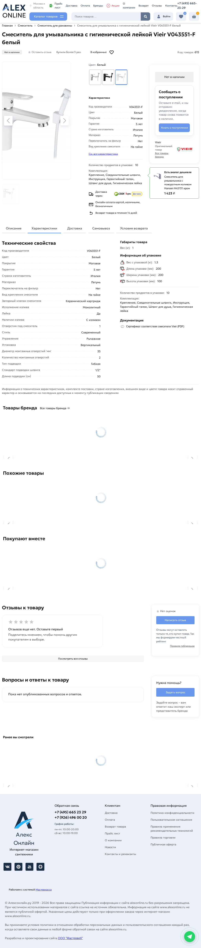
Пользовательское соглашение (171, 819)
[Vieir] (185, 149)
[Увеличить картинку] (36, 120)
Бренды (98, 5)
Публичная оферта (163, 844)
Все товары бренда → (55, 408)
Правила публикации (182, 645)
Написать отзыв (175, 620)
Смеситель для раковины (54, 25)
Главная (7, 25)
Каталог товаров (46, 16)
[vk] (7, 867)
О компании (129, 5)
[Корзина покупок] (194, 16)
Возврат (144, 5)
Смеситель (25, 25)
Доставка (71, 5)
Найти (145, 16)
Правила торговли (163, 837)
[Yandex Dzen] (40, 867)
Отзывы (157, 5)
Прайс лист (58, 5)
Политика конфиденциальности (172, 813)
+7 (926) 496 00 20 (71, 817)
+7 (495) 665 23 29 (70, 812)
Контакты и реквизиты (120, 854)
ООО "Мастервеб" (70, 938)
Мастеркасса (44, 889)
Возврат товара (115, 826)
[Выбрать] (95, 77)
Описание (13, 228)
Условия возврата (134, 228)
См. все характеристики (103, 154)
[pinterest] (18, 867)
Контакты (171, 5)
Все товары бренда (161, 155)
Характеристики (44, 228)
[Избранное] (181, 16)
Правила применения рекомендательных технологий (172, 828)
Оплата (85, 5)
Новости (110, 847)
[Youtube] (29, 867)
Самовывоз (101, 228)
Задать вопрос (175, 692)
